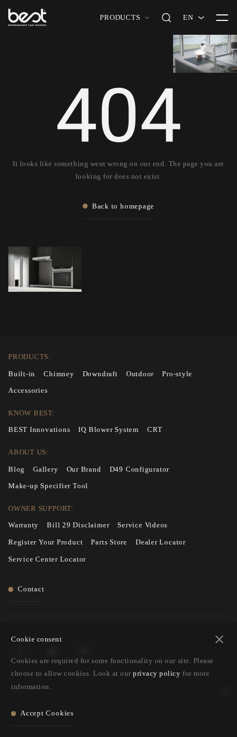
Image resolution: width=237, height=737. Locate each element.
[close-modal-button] (219, 639)
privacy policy (156, 673)
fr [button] (188, 28)
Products (120, 17)
